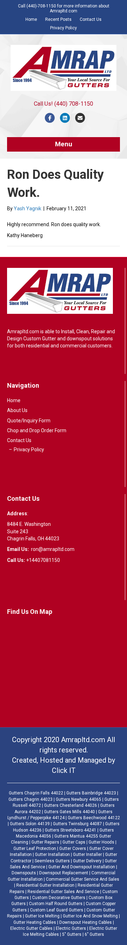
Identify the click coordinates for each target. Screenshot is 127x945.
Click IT (63, 770)
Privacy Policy (63, 27)
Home (31, 19)
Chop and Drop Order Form (36, 430)
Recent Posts (58, 19)
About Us (17, 410)
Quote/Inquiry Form (28, 420)
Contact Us (91, 19)
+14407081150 (43, 560)
